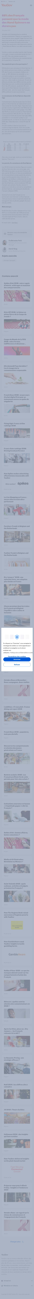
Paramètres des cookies (17, 656)
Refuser (17, 664)
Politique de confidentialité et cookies (22, 652)
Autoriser (17, 659)
